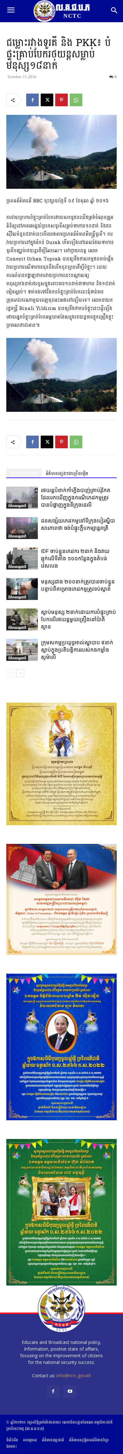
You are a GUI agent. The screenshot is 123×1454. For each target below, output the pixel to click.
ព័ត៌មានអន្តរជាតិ (17, 505)
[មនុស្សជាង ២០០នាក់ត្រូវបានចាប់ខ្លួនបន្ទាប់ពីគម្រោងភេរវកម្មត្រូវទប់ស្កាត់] (22, 589)
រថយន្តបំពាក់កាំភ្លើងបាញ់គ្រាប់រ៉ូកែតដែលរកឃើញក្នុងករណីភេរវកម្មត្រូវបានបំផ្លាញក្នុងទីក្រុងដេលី (75, 497)
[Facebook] (32, 100)
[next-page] (20, 673)
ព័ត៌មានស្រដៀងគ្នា (24, 473)
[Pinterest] (61, 100)
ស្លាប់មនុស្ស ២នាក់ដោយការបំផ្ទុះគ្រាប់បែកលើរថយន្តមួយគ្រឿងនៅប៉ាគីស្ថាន (78, 619)
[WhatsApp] (76, 100)
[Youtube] (70, 1391)
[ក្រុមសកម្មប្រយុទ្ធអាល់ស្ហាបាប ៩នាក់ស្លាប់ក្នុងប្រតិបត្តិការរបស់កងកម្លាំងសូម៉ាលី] (22, 650)
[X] (47, 100)
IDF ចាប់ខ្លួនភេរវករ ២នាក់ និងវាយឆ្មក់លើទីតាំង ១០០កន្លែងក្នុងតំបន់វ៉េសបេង (75, 558)
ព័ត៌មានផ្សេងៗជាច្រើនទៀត (67, 473)
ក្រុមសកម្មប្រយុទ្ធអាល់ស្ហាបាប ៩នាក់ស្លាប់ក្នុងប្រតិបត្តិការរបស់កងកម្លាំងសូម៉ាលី (77, 649)
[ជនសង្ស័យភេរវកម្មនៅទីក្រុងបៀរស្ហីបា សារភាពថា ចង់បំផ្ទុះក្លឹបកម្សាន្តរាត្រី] (22, 528)
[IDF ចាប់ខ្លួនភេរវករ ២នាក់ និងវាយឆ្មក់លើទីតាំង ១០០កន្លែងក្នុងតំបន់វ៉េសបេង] (22, 558)
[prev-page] (10, 673)
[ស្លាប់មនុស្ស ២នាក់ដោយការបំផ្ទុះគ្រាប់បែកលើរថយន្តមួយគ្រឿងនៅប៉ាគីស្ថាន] (22, 619)
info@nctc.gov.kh (73, 1375)
